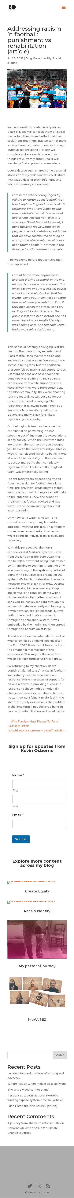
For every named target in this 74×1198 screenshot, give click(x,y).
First (15, 790)
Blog (29, 58)
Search (60, 1055)
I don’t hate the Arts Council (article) (32, 1106)
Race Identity (42, 58)
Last (15, 805)
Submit (21, 839)
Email (18, 815)
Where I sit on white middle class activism (36, 1083)
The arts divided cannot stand (28, 1089)
